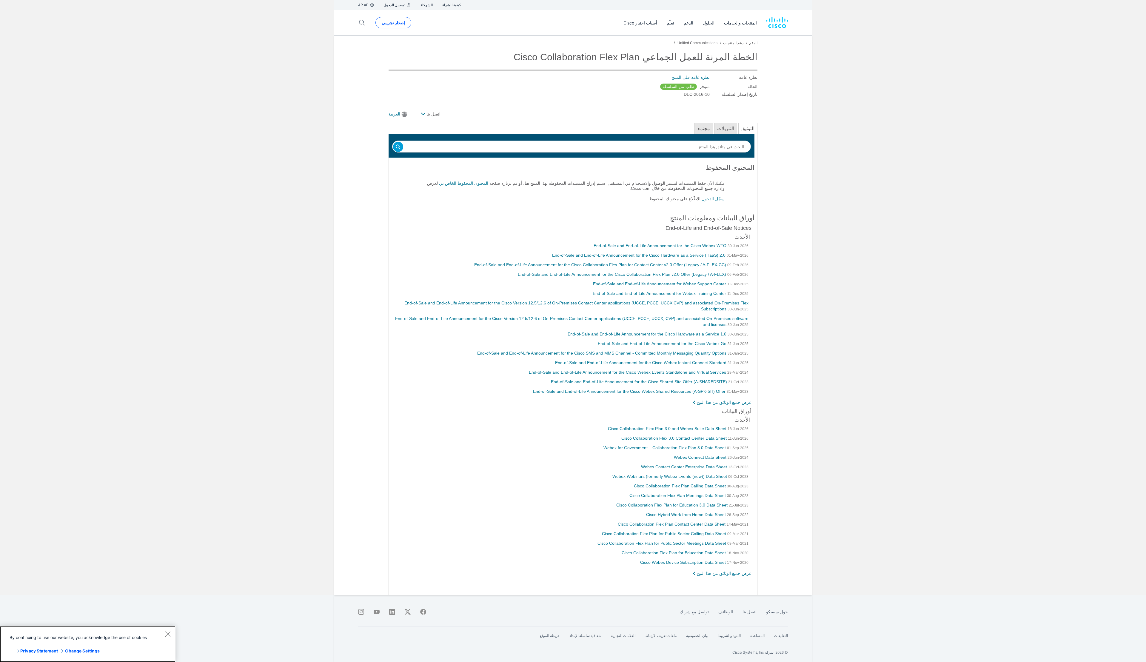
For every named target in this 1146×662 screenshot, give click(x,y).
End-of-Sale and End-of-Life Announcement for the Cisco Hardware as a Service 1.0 (648, 334)
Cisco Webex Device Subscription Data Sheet (683, 562)
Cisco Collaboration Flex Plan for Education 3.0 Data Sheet (672, 505)
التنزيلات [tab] (725, 128)
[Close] (168, 634)
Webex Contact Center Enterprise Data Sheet (684, 466)
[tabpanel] (573, 186)
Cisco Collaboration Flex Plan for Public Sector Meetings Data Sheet (662, 543)
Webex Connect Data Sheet (701, 457)
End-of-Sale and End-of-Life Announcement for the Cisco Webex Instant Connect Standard (641, 362)
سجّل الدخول (713, 198)
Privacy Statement (39, 650)
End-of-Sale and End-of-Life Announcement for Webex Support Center (660, 283)
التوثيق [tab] (747, 128)
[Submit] (398, 147)
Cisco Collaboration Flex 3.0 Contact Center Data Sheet (674, 438)
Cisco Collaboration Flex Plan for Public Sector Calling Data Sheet (664, 533)
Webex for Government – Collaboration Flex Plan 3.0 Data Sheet (665, 447)
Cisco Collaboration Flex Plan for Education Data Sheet (674, 552)
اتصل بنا (432, 114)
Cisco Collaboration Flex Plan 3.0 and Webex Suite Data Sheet (668, 428)
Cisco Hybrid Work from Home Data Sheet (686, 514)
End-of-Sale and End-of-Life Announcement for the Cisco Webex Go (663, 343)
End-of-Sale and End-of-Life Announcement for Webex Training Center (660, 293)
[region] (87, 644)
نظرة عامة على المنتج (690, 77)
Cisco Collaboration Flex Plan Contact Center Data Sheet (672, 524)
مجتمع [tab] (703, 128)
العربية (394, 114)
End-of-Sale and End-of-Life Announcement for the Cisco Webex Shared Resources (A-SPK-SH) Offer (630, 391)
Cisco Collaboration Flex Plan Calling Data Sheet (680, 486)
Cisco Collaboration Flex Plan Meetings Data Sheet (678, 495)
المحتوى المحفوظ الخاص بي (463, 183)
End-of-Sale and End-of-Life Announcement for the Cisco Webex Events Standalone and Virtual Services (628, 372)
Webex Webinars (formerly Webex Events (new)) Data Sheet (670, 476)
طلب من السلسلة (678, 86)
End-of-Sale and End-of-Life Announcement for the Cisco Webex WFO (661, 245)
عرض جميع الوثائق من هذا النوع (724, 402)
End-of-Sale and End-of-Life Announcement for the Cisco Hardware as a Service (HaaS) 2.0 (639, 255)
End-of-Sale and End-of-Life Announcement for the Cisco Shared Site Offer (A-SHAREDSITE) (639, 381)
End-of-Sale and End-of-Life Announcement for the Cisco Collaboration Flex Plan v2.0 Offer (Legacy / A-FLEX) (622, 274)
